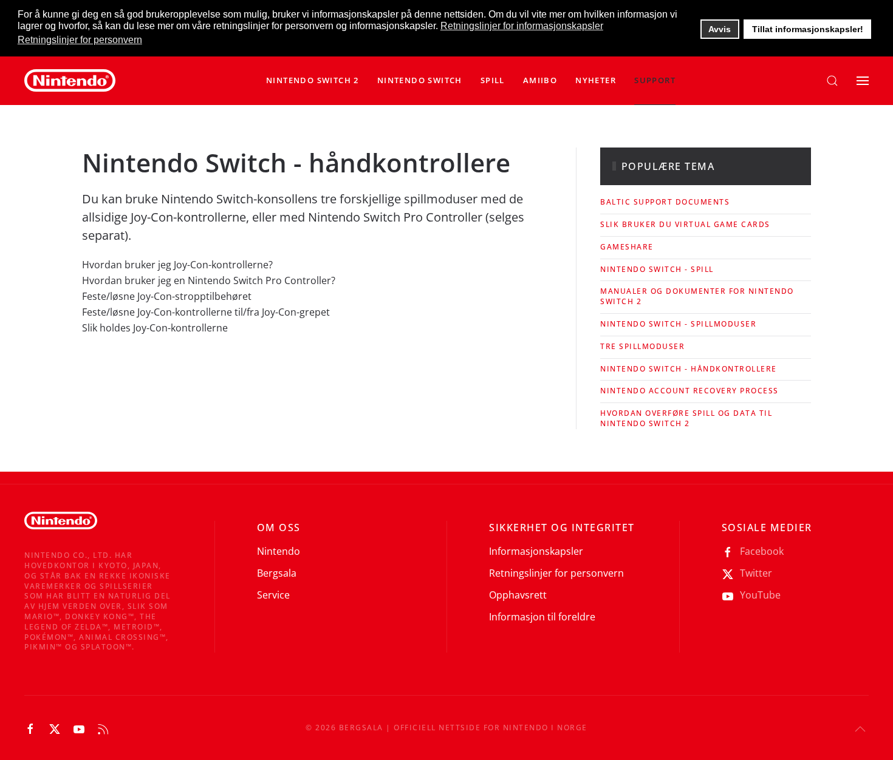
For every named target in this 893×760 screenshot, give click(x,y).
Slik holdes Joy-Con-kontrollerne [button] (155, 327)
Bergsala (276, 573)
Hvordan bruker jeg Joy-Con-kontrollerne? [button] (177, 264)
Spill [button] (493, 80)
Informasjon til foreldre (542, 616)
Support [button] (655, 80)
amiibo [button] (540, 80)
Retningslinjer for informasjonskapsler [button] (521, 26)
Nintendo (278, 551)
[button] (419, 80)
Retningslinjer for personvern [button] (80, 40)
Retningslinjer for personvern (556, 573)
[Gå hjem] (69, 80)
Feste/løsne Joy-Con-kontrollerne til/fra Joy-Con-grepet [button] (206, 312)
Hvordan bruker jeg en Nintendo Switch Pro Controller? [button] (208, 280)
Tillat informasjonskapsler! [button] (807, 29)
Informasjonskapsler (536, 551)
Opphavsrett (518, 595)
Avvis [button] (719, 29)
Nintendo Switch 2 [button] (312, 80)
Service (273, 595)
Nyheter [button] (595, 80)
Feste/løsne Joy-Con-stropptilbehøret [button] (166, 296)
